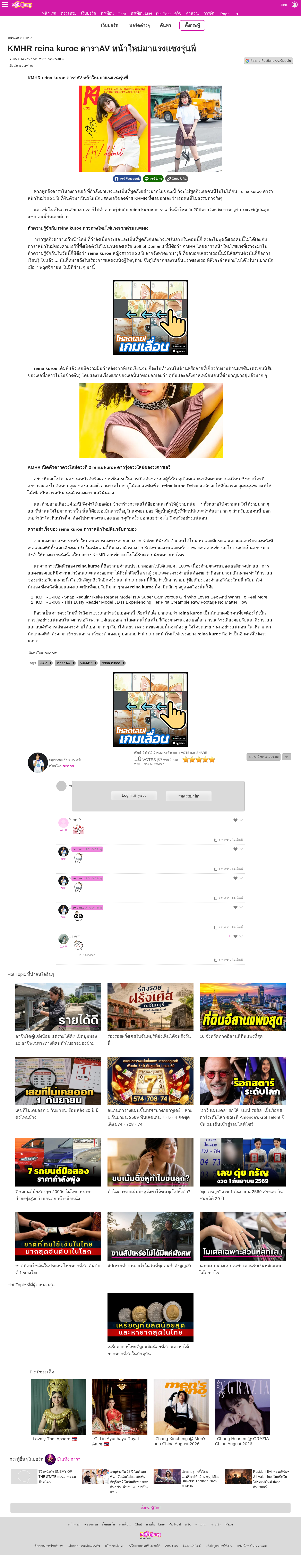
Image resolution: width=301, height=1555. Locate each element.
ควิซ (177, 13)
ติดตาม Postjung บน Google (270, 60)
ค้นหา (165, 25)
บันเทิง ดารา (68, 1459)
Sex (214, 597)
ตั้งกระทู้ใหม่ (151, 1508)
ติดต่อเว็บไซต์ (192, 1546)
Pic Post (163, 14)
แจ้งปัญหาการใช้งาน (219, 1546)
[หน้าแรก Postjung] (21, 4)
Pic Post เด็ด (42, 1372)
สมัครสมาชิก (188, 796)
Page (225, 14)
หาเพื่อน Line (141, 13)
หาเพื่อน (107, 13)
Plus (26, 38)
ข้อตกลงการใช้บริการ (48, 1546)
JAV (43, 663)
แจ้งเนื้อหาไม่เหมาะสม (252, 1546)
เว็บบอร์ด (88, 13)
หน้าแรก (49, 13)
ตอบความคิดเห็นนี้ (230, 840)
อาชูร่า (75, 936)
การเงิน (210, 13)
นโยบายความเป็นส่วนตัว (84, 1546)
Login (134, 795)
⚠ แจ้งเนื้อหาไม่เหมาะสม (263, 757)
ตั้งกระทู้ (192, 25)
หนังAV (86, 663)
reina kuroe (111, 663)
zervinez (27, 65)
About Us (171, 1546)
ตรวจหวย (68, 13)
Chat (122, 14)
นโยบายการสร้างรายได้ (144, 1546)
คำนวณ (192, 13)
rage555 (76, 819)
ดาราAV (63, 663)
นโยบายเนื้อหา (114, 1546)
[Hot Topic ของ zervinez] (38, 771)
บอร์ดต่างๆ (139, 25)
